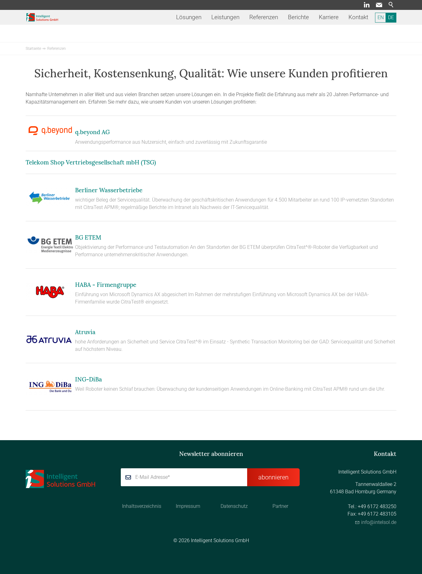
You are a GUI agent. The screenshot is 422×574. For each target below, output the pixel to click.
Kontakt (358, 17)
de (391, 17)
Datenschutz (234, 506)
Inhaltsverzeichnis (141, 506)
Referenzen (263, 17)
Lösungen (188, 17)
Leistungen (225, 17)
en (381, 17)
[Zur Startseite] (42, 17)
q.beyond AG (92, 132)
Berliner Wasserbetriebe (108, 190)
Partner (280, 506)
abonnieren (273, 477)
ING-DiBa (88, 379)
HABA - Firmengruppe (105, 284)
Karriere (329, 17)
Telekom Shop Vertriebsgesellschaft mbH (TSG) (91, 162)
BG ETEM (88, 237)
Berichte (298, 17)
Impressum (188, 506)
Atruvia (85, 332)
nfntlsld (378, 522)
